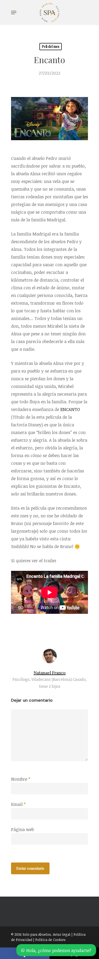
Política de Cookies (50, 939)
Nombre (20, 779)
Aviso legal (61, 934)
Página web (22, 829)
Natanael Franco (50, 672)
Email (18, 804)
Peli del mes (50, 46)
